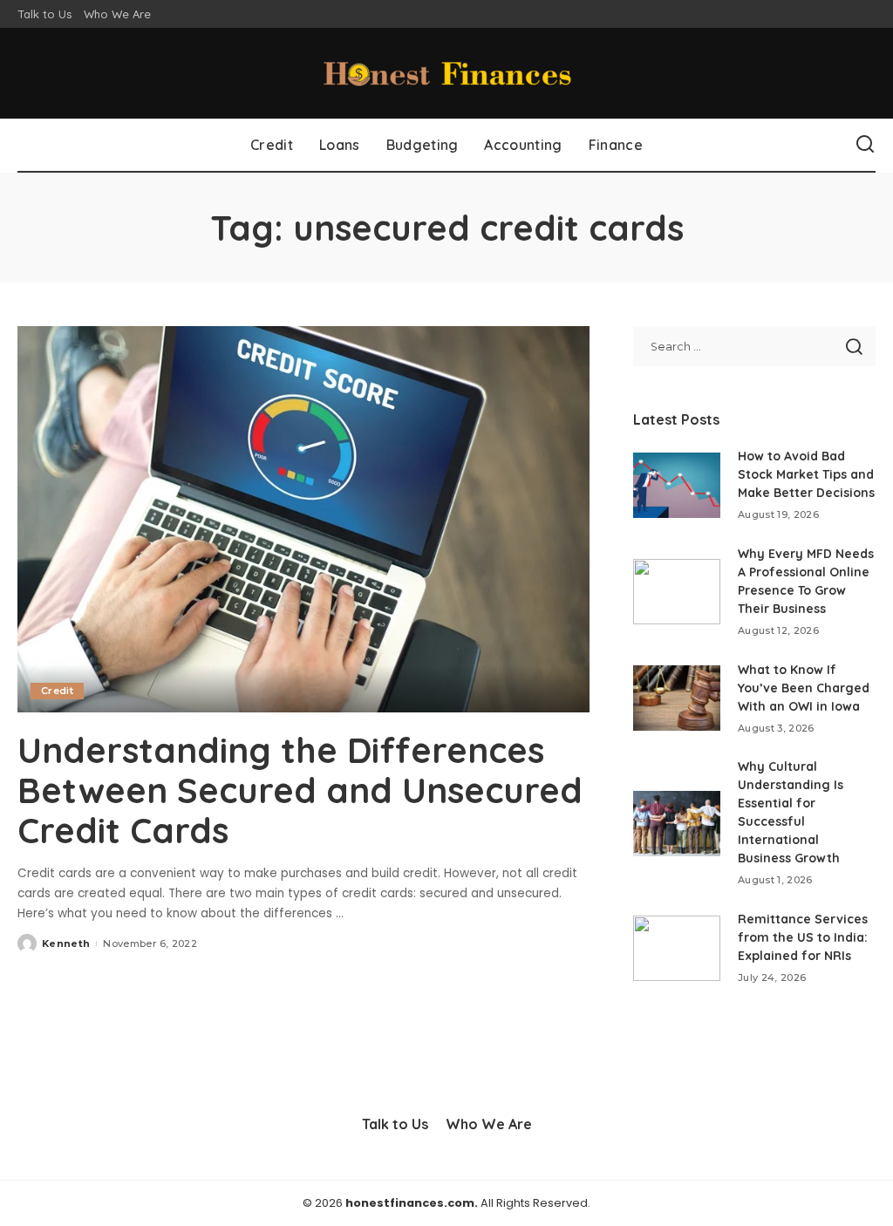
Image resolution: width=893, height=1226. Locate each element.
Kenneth (66, 943)
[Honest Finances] (446, 73)
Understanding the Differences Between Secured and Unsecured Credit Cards (300, 790)
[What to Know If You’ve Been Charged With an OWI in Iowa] (676, 698)
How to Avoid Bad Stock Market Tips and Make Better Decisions (806, 474)
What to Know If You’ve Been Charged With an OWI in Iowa (803, 688)
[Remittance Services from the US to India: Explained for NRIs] (676, 948)
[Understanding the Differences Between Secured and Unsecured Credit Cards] (303, 519)
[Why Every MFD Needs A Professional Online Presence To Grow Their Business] (676, 591)
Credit (57, 691)
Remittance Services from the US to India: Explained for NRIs (803, 937)
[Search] (865, 145)
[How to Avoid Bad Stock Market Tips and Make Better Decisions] (676, 485)
